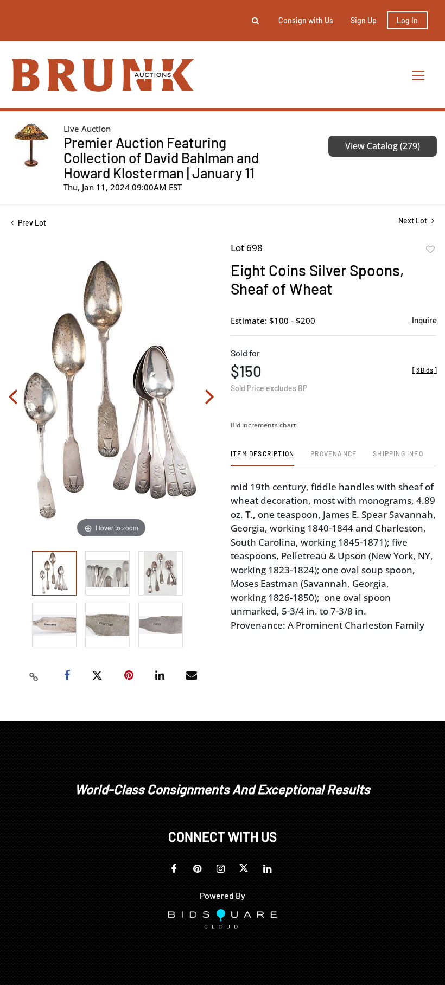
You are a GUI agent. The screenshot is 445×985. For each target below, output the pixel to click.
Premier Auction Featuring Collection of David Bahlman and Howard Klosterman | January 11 (161, 157)
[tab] (262, 457)
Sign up (364, 20)
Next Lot (413, 220)
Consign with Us (305, 20)
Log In (407, 20)
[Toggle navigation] (419, 75)
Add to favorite (430, 249)
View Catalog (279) (382, 146)
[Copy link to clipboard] (34, 675)
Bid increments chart (263, 425)
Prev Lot (31, 222)
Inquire (424, 320)
